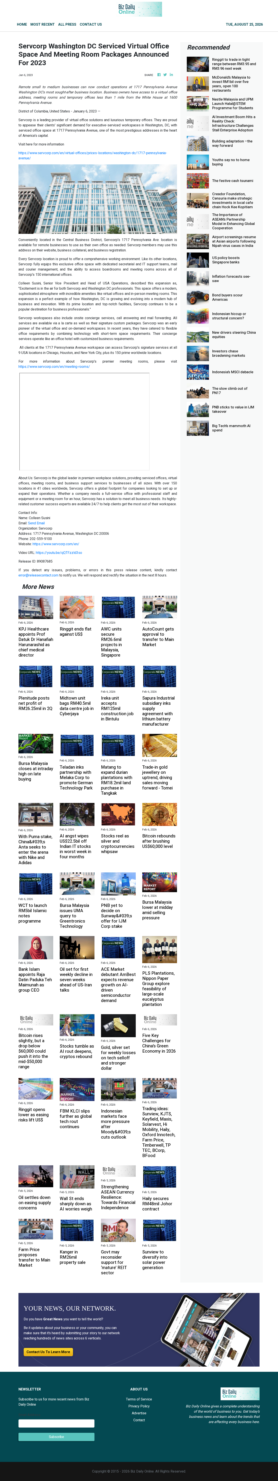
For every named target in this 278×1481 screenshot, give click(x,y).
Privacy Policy (139, 1406)
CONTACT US (91, 24)
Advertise (139, 1413)
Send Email (36, 523)
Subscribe (56, 1437)
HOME (22, 24)
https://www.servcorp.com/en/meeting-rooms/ (54, 366)
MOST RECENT (42, 24)
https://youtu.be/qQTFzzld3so (59, 552)
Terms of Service (139, 1399)
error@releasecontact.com (38, 575)
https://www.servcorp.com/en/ (56, 544)
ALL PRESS (67, 24)
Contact (139, 1420)
